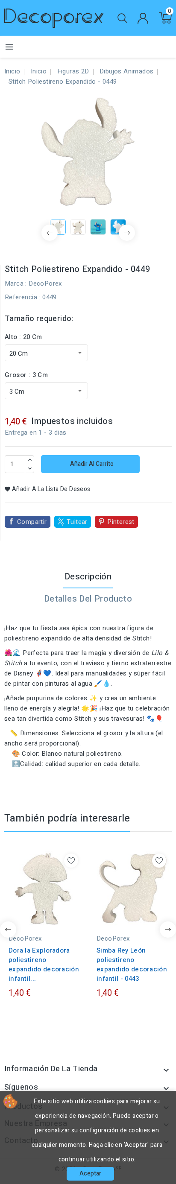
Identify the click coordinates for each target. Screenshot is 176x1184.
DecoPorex (45, 283)
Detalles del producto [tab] (88, 599)
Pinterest (121, 521)
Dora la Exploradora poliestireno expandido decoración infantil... (44, 964)
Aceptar (90, 1173)
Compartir (32, 521)
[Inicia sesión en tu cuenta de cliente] (142, 18)
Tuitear (77, 521)
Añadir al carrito (91, 463)
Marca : (16, 283)
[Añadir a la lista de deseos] (71, 861)
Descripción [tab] (88, 576)
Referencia (21, 297)
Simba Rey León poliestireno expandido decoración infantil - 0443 (132, 964)
